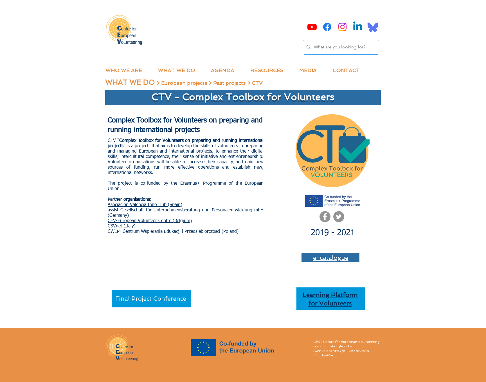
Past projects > (232, 83)
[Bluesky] (372, 26)
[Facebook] (325, 216)
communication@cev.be (332, 346)
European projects (184, 83)
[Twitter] (338, 216)
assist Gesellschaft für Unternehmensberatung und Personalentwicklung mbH (186, 210)
